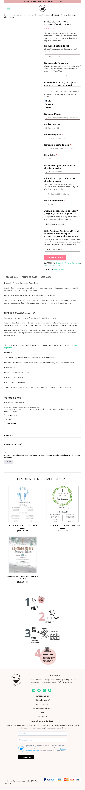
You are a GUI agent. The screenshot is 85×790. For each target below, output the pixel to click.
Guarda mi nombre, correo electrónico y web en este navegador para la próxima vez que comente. (42, 456)
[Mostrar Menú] (8, 8)
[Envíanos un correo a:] (33, 691)
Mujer (48, 108)
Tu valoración (10, 423)
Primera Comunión (18, 15)
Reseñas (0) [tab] (46, 277)
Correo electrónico (13, 444)
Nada (48, 101)
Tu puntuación (11, 415)
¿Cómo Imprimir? (42, 704)
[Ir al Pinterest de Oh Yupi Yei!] (49, 691)
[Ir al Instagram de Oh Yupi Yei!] (44, 691)
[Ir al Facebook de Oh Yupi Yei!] (39, 691)
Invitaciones (59, 270)
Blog (42, 712)
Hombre (49, 104)
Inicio (6, 15)
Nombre (8, 436)
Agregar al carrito (55, 257)
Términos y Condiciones (42, 708)
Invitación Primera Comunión (39, 15)
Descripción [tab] (12, 277)
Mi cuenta (42, 717)
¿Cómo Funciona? (42, 700)
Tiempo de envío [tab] (29, 277)
